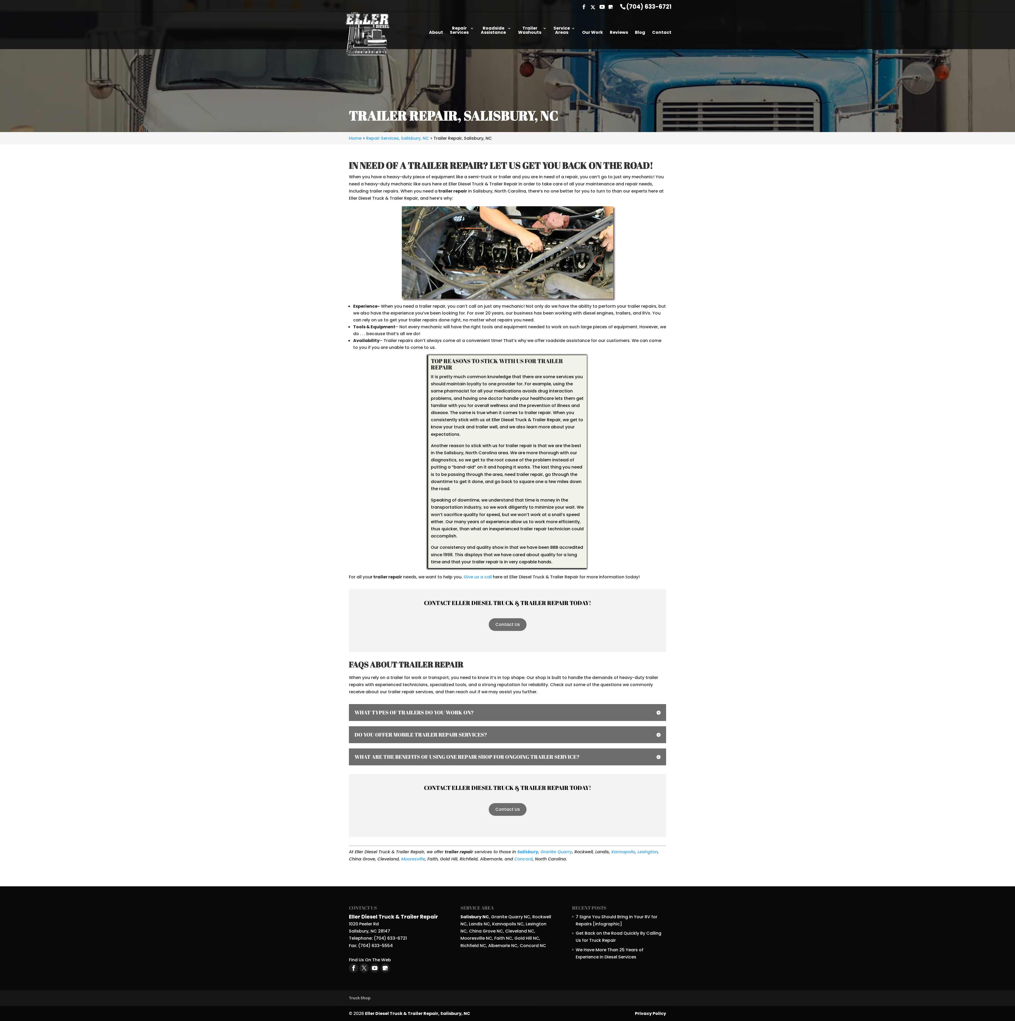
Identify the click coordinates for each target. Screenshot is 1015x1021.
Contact (661, 32)
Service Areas (561, 30)
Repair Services (459, 30)
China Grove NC (486, 931)
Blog (640, 32)
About (436, 32)
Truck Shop (360, 998)
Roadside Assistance (493, 30)
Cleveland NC (519, 931)
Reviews (619, 32)
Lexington (648, 852)
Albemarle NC (503, 946)
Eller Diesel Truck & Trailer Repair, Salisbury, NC (417, 1013)
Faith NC (503, 938)
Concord (523, 859)
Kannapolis (623, 852)
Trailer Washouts (529, 30)
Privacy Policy (650, 1013)
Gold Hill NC (526, 938)
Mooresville (413, 859)
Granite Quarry (556, 852)
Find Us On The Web (370, 960)
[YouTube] (602, 7)
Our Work (592, 32)
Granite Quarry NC (510, 917)
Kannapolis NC (508, 924)
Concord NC (533, 946)
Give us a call (478, 577)
